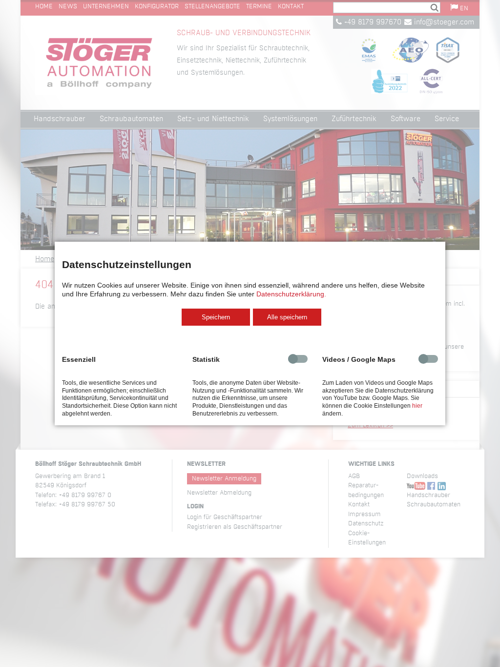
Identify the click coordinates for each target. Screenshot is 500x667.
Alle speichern (287, 317)
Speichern (216, 317)
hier (417, 405)
